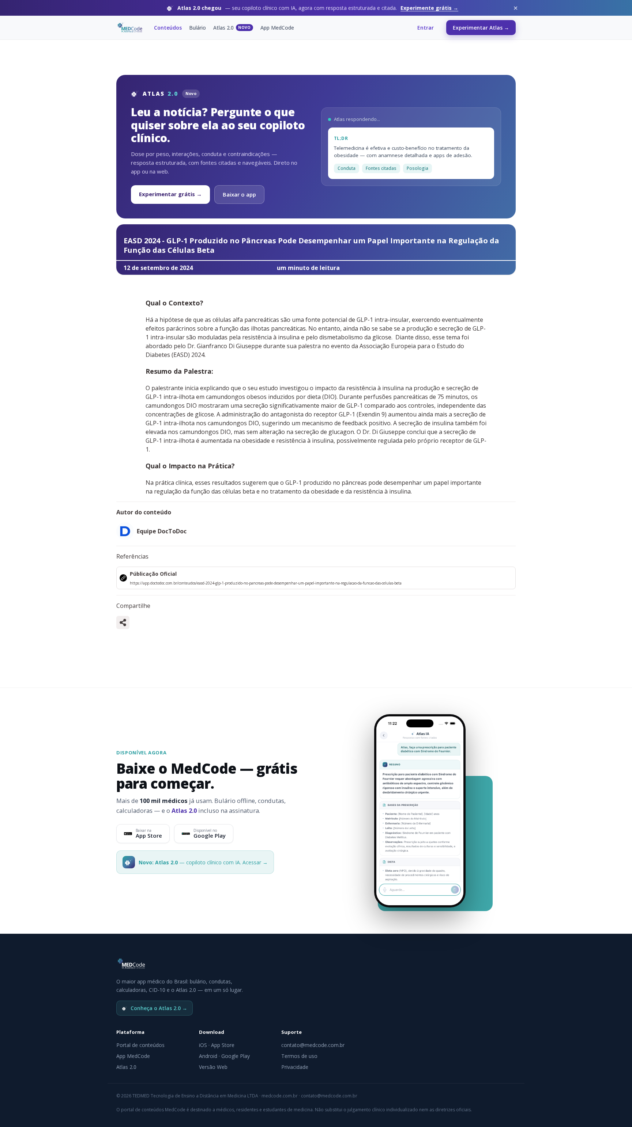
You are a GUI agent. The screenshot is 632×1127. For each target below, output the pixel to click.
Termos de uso (299, 1055)
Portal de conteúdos (140, 1045)
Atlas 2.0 (232, 27)
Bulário (197, 27)
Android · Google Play (224, 1055)
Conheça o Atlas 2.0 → (159, 1008)
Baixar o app (239, 194)
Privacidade (294, 1066)
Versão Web (213, 1066)
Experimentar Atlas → (481, 27)
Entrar (425, 27)
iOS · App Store (216, 1045)
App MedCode (277, 27)
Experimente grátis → (429, 7)
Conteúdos (168, 27)
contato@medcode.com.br (313, 1045)
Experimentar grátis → (170, 194)
